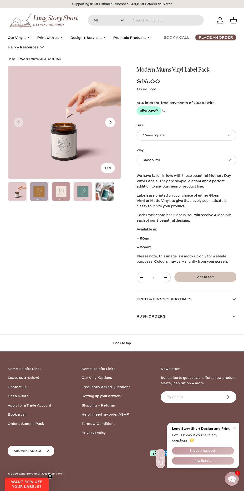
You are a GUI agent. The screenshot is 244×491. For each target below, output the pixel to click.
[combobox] (146, 20)
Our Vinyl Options (96, 377)
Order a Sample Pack (26, 423)
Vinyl (140, 150)
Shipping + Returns (98, 405)
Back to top (122, 343)
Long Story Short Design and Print (41, 473)
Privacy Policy (93, 432)
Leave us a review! (23, 377)
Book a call (17, 414)
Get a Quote (18, 395)
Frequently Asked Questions (105, 386)
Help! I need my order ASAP (105, 414)
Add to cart (205, 277)
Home (11, 58)
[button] (27, 484)
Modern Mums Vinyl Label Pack (40, 58)
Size (140, 125)
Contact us (17, 386)
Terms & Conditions (98, 423)
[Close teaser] (50, 476)
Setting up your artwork (101, 395)
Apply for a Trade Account (29, 405)
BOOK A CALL (176, 37)
